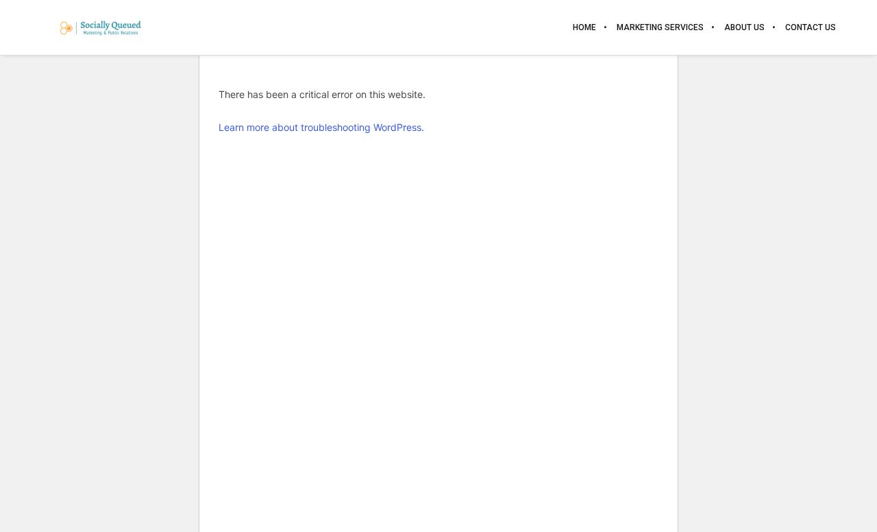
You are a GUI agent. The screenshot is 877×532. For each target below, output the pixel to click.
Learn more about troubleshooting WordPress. (321, 127)
